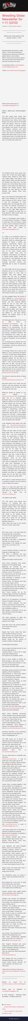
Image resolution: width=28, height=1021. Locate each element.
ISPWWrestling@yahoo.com (10, 826)
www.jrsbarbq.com (20, 298)
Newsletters (7, 1004)
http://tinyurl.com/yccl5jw (11, 372)
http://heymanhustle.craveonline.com (13, 380)
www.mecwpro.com (15, 940)
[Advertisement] (14, 87)
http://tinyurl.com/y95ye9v (9, 835)
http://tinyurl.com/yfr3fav (9, 759)
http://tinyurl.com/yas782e (9, 396)
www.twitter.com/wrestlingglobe (16, 70)
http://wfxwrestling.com (9, 955)
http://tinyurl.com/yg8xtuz (11, 895)
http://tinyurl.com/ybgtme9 (10, 323)
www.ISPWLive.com (11, 824)
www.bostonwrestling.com (10, 751)
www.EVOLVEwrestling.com (14, 708)
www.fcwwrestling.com (9, 494)
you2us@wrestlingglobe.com (10, 105)
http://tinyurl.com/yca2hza (17, 425)
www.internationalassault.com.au (15, 728)
